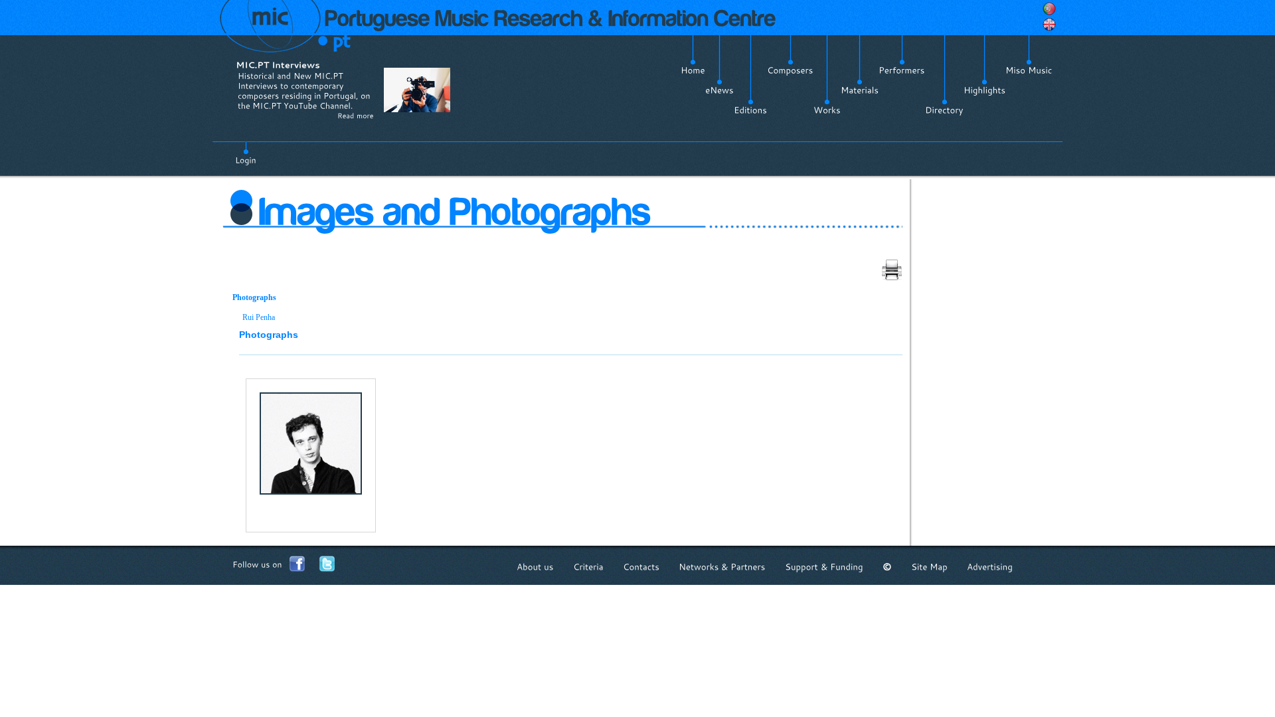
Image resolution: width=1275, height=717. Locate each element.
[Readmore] (355, 116)
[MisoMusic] (1029, 70)
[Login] (245, 152)
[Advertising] (990, 567)
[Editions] (750, 110)
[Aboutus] (535, 567)
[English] (1049, 24)
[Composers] (790, 70)
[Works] (827, 110)
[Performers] (902, 70)
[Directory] (944, 110)
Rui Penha (258, 317)
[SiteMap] (929, 567)
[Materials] (860, 90)
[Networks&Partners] (722, 567)
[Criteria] (588, 567)
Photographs (254, 297)
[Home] (693, 70)
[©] (887, 567)
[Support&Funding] (824, 567)
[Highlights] (984, 90)
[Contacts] (641, 567)
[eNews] (719, 90)
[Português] (1049, 8)
